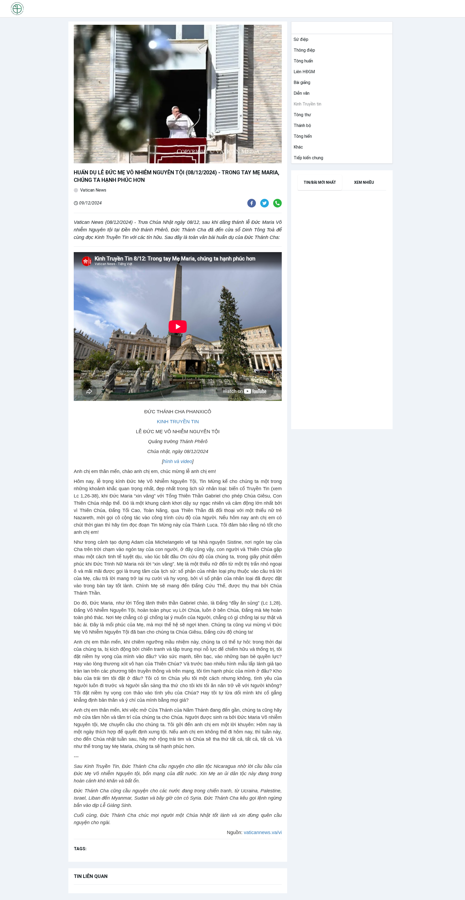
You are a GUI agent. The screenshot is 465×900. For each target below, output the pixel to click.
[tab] (320, 182)
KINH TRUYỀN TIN (178, 421)
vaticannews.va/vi (263, 832)
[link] (299, 39)
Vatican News (93, 190)
